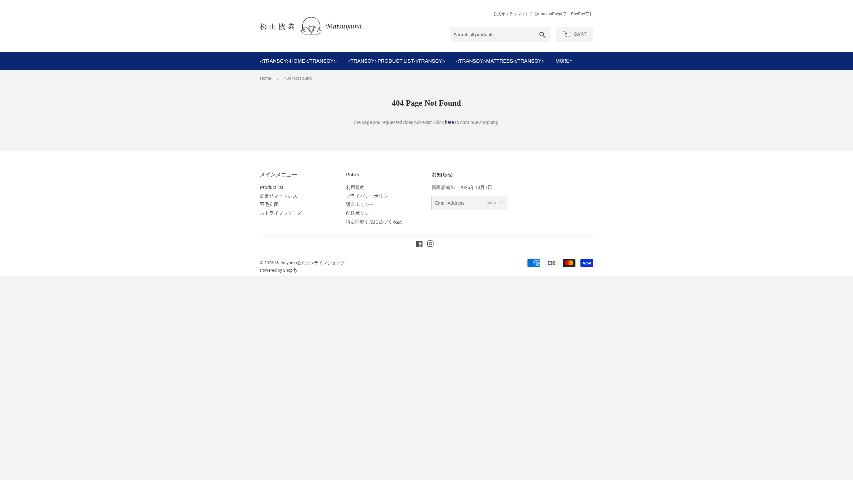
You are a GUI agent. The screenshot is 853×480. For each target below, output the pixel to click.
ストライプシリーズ (281, 213)
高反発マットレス (278, 196)
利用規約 (355, 187)
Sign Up (494, 203)
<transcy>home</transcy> (298, 61)
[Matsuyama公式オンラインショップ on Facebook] (419, 244)
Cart (579, 34)
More (562, 61)
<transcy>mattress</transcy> (500, 61)
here (449, 122)
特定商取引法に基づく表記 (374, 221)
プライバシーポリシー (369, 196)
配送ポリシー (360, 213)
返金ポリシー (360, 204)
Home (265, 78)
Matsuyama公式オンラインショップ (310, 262)
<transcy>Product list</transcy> (396, 61)
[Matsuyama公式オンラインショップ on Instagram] (430, 244)
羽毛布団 (269, 204)
